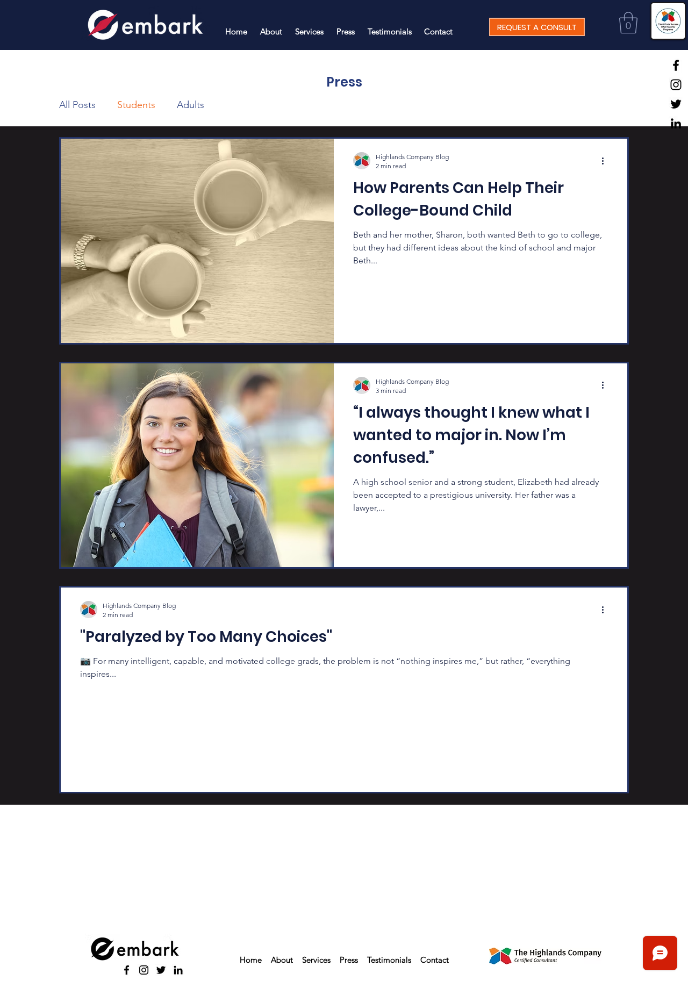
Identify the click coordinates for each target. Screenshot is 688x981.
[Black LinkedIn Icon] (676, 123)
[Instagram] (676, 84)
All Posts (77, 105)
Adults (190, 105)
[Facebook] (676, 65)
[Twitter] (676, 104)
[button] (628, 22)
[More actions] (606, 160)
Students (136, 105)
